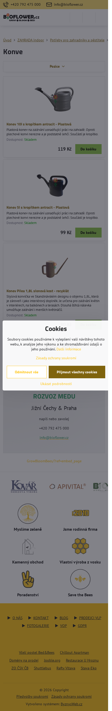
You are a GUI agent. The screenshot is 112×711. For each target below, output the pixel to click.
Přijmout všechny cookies (77, 372)
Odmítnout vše (26, 372)
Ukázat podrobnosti (56, 383)
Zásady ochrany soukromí (56, 358)
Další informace (69, 349)
